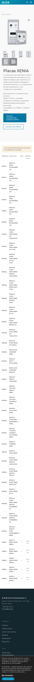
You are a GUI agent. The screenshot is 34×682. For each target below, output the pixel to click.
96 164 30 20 (8, 607)
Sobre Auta (6, 652)
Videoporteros (7, 628)
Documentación (8, 655)
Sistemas (5, 635)
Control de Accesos (9, 632)
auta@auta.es (8, 609)
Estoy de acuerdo (8, 679)
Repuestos (5, 641)
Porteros (5, 625)
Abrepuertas (6, 638)
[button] (29, 20)
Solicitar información (13, 127)
